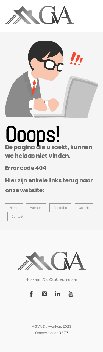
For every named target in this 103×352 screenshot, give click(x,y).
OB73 (63, 333)
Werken (36, 208)
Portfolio (60, 208)
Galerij (84, 208)
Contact (17, 216)
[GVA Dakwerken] (39, 21)
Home (13, 208)
